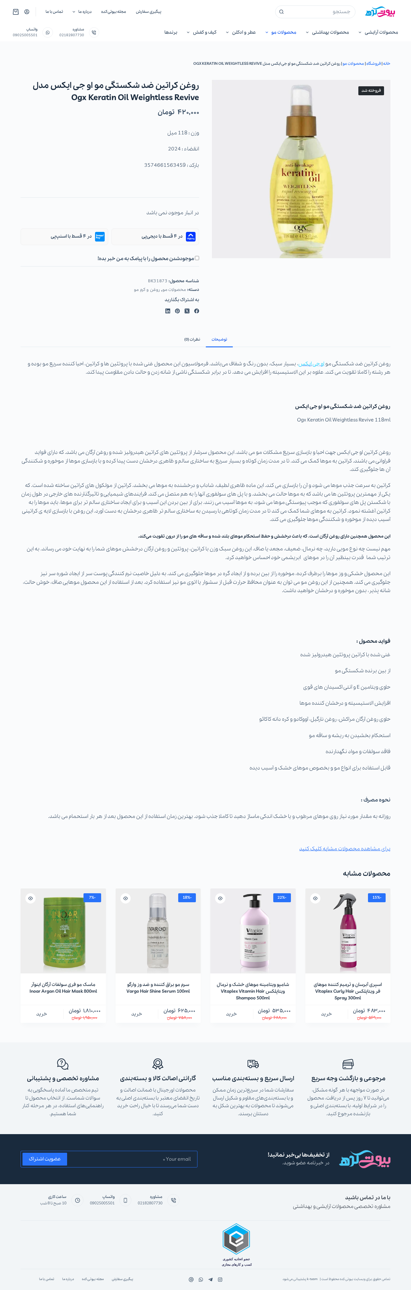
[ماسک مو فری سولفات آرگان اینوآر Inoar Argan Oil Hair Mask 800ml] (63, 931)
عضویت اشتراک (45, 1159)
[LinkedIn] (167, 311)
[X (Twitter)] (187, 311)
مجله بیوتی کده (113, 11)
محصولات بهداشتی (330, 32)
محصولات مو (283, 32)
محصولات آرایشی (381, 32)
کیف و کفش (204, 32)
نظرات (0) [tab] (192, 339)
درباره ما (85, 11)
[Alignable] (191, 1279)
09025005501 (25, 35)
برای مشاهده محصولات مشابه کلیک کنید (344, 849)
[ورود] (26, 11)
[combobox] (321, 11)
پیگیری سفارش (148, 11)
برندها (170, 32)
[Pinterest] (177, 311)
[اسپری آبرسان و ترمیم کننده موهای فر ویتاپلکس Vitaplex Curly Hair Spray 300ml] (348, 931)
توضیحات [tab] (219, 339)
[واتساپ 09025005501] (47, 32)
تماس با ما (54, 11)
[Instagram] (200, 1279)
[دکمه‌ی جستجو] (281, 12)
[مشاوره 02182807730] (94, 32)
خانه (386, 63)
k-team (312, 1279)
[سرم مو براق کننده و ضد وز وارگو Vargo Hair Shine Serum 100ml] (158, 931)
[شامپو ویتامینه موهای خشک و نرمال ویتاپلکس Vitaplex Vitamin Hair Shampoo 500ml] (253, 931)
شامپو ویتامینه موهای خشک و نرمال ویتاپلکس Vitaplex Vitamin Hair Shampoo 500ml (253, 991)
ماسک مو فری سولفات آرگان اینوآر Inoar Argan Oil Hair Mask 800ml (63, 988)
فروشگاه (373, 63)
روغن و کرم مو (147, 290)
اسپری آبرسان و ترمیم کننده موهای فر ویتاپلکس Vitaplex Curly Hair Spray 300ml (348, 991)
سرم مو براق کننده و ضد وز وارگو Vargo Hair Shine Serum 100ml (158, 988)
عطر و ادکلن (244, 32)
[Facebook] (196, 311)
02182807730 (71, 35)
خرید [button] (326, 1014)
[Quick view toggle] (315, 898)
